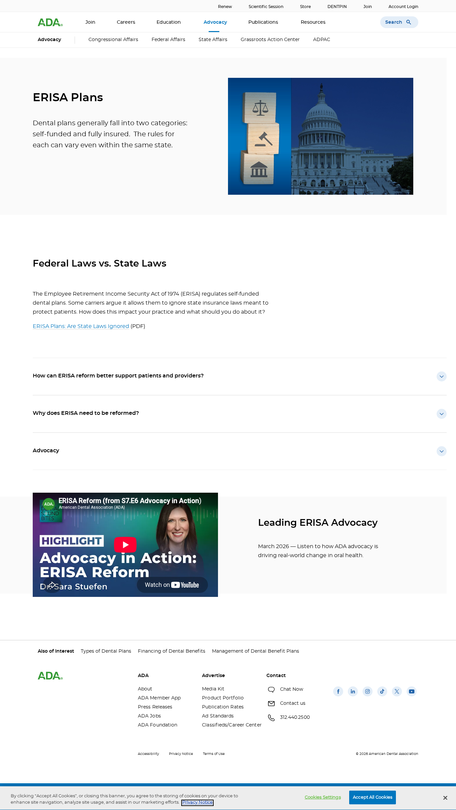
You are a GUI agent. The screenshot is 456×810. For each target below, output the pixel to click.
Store (305, 7)
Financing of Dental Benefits (171, 651)
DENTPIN (337, 7)
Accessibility (148, 754)
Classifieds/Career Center (229, 725)
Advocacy (215, 22)
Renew (225, 7)
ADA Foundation (157, 725)
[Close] (445, 797)
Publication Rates (223, 707)
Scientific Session (266, 7)
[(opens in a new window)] (338, 696)
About (145, 689)
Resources (314, 22)
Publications (263, 22)
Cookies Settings (323, 797)
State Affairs (213, 39)
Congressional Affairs (113, 39)
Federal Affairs (168, 39)
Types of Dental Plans (106, 651)
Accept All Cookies (372, 797)
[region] (228, 798)
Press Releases (155, 707)
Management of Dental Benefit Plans (255, 651)
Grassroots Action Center (270, 39)
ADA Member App (159, 698)
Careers (126, 22)
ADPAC (321, 39)
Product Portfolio (223, 698)
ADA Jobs (149, 716)
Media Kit (213, 689)
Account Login (403, 7)
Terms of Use (214, 754)
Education (169, 22)
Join (368, 7)
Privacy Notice (181, 754)
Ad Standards (218, 716)
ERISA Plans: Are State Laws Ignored (81, 326)
